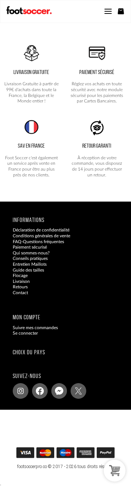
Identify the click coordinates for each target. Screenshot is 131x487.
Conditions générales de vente (41, 236)
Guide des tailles (28, 270)
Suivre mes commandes (35, 328)
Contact (20, 293)
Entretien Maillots (30, 264)
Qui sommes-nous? (31, 253)
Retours (20, 287)
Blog (17, 298)
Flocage (20, 275)
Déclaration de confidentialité (41, 230)
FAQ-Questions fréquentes (38, 241)
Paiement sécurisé (30, 247)
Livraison (21, 281)
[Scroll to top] (72, 455)
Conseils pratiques (30, 259)
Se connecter (25, 333)
